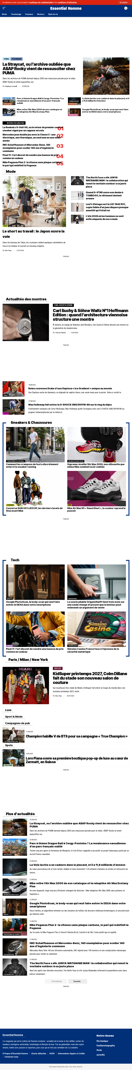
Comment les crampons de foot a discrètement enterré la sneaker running (32, 465)
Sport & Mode (14, 716)
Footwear (16, 59)
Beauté (9, 599)
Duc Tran (8, 250)
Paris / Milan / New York (28, 660)
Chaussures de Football (15, 461)
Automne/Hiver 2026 (11, 741)
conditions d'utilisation (67, 2)
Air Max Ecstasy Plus (75, 461)
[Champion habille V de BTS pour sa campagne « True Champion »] (13, 735)
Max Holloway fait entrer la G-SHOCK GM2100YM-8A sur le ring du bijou (70, 404)
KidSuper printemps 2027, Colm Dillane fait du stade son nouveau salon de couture (90, 678)
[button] (123, 2)
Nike (5, 112)
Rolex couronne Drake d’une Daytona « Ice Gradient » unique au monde (70, 388)
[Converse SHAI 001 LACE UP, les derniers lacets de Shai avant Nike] (35, 488)
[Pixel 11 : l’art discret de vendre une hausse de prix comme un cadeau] (35, 629)
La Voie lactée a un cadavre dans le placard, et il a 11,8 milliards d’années (105, 99)
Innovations (72, 599)
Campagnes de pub (17, 723)
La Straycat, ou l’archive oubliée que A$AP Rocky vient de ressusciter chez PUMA (39, 68)
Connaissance (74, 101)
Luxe (8, 710)
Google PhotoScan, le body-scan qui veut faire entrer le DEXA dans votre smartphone (105, 110)
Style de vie (7, 104)
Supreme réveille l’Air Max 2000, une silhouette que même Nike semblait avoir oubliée (96, 465)
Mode (10, 171)
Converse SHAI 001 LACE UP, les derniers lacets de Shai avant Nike (34, 509)
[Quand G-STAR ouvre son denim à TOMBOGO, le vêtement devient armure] (77, 195)
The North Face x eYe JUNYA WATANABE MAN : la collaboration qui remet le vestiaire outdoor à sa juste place (79, 965)
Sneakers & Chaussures (31, 422)
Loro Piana (8, 765)
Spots (9, 745)
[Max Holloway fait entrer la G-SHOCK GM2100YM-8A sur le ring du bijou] (13, 407)
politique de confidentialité (41, 2)
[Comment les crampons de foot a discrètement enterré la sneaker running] (35, 444)
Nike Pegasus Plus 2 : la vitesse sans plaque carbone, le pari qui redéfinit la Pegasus (79, 926)
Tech (14, 560)
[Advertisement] (66, 37)
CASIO (6, 413)
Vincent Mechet (60, 332)
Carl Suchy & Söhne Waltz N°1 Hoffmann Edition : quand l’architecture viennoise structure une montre (90, 315)
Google (9, 646)
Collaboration (9, 954)
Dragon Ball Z (9, 855)
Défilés (57, 668)
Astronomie (8, 874)
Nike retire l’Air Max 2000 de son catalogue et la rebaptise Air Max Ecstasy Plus (39, 110)
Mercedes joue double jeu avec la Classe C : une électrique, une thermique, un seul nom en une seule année (32, 137)
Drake (6, 395)
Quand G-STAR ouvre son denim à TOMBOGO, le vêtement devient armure (104, 195)
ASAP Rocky (8, 834)
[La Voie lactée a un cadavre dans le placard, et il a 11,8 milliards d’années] (15, 867)
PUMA (6, 59)
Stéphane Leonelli (11, 86)
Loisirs (6, 101)
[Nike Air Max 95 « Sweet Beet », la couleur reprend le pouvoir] (96, 488)
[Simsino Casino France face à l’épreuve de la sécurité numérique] (96, 629)
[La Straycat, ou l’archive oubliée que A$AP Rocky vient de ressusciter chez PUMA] (106, 76)
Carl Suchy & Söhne (63, 305)
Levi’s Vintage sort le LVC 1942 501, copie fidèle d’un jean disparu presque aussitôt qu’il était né (107, 207)
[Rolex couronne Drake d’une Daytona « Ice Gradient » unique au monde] (13, 389)
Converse (10, 505)
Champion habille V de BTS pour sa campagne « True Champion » (76, 736)
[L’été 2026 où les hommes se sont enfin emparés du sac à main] (77, 219)
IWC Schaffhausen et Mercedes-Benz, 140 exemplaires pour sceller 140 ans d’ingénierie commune (28, 148)
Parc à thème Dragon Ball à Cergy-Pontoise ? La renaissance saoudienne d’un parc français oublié (40, 100)
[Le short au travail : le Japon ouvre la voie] (34, 201)
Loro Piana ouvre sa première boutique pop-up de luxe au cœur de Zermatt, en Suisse (77, 760)
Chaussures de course (12, 934)
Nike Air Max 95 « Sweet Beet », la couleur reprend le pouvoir (96, 509)
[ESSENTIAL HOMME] (66, 8)
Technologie (73, 115)
